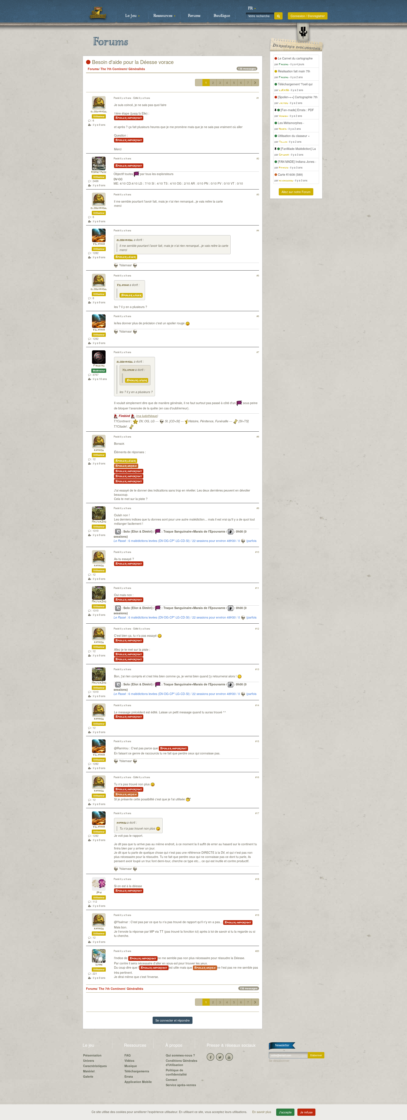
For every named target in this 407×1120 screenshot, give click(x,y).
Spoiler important (129, 118)
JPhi (99, 892)
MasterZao (99, 521)
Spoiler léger (126, 257)
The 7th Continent (113, 69)
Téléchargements (136, 1071)
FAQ (127, 1055)
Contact (171, 1079)
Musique (130, 1066)
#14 (257, 705)
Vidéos (129, 1060)
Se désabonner (279, 1060)
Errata (128, 1076)
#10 (257, 552)
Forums (194, 16)
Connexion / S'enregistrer (308, 16)
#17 (257, 813)
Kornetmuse (98, 172)
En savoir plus (262, 1112)
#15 (257, 741)
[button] (252, 8)
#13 (257, 669)
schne (99, 964)
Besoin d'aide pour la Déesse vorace (132, 61)
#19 (257, 915)
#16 (257, 777)
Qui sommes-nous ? (180, 1055)
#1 (257, 97)
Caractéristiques (95, 1066)
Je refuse (306, 1112)
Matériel (89, 1071)
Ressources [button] (163, 16)
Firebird (99, 365)
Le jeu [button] (131, 16)
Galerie (88, 1076)
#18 (257, 879)
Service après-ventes (181, 1085)
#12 (257, 628)
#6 (257, 316)
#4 (257, 230)
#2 (257, 158)
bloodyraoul (99, 111)
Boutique (222, 16)
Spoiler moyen (126, 466)
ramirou (99, 450)
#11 (257, 588)
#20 (257, 951)
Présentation (92, 1055)
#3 (257, 194)
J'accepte (285, 1112)
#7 (257, 352)
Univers (88, 1060)
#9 (257, 508)
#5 (257, 275)
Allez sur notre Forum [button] (296, 192)
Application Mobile (138, 1082)
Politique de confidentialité (176, 1072)
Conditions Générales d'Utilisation (181, 1062)
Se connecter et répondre (172, 1020)
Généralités (136, 69)
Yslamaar (99, 244)
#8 (257, 436)
